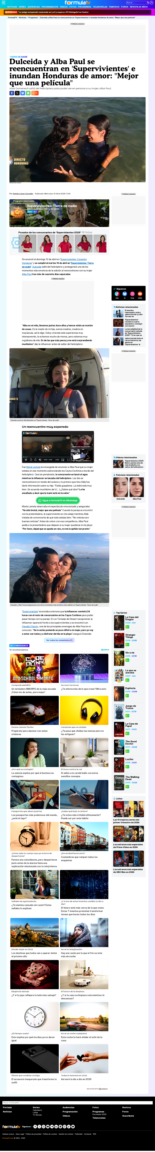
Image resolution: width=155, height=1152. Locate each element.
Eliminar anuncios (78, 24)
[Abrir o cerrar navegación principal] (3, 2)
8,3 (127, 627)
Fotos (72, 6)
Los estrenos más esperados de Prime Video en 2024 (128, 846)
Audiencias (34, 6)
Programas (84, 6)
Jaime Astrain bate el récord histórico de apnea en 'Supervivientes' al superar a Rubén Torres (134, 341)
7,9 (127, 787)
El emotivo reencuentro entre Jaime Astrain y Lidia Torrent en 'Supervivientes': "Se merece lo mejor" (133, 313)
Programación (50, 6)
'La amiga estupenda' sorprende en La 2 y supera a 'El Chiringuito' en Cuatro (47, 12)
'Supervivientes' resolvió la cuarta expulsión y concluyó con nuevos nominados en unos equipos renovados (133, 323)
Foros (124, 6)
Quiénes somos (8, 1134)
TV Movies (37, 1115)
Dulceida (36, 266)
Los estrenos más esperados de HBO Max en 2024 (128, 871)
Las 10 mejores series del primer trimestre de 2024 (126, 821)
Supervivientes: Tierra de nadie (52, 205)
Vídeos (64, 6)
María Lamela (33, 467)
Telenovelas (100, 6)
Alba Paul (27, 274)
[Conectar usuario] (151, 2)
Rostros (126, 1107)
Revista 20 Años (139, 6)
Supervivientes (30, 611)
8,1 (127, 696)
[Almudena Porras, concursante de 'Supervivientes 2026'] (27, 252)
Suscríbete (128, 1116)
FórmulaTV (12, 17)
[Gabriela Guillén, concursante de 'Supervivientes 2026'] (102, 252)
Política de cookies (50, 1134)
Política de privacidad (33, 1134)
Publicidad (78, 1134)
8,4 (127, 660)
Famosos (114, 6)
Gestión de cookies (66, 1134)
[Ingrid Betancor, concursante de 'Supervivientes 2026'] (84, 252)
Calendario (37, 1110)
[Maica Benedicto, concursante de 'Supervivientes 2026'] (46, 252)
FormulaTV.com (8, 1138)
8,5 (127, 733)
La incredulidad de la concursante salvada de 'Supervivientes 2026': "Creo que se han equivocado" (133, 332)
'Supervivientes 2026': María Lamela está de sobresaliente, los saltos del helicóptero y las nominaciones (134, 464)
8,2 (127, 716)
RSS (94, 1134)
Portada (7, 1107)
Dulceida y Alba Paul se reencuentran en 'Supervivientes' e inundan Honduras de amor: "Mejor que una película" (87, 17)
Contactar (87, 1134)
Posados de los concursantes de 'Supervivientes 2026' (49, 232)
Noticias (12, 6)
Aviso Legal (20, 1134)
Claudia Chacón (30, 626)
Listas (35, 1112)
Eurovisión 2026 (99, 1114)
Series (22, 6)
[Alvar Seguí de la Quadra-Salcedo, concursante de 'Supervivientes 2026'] (65, 252)
